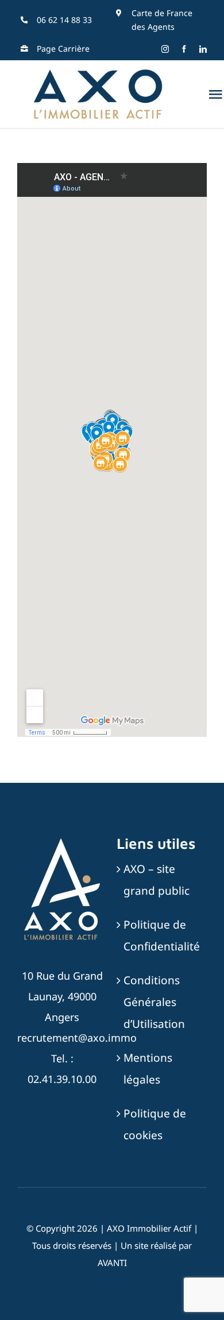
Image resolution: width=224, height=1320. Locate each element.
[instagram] (165, 49)
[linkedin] (203, 49)
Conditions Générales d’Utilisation (154, 1002)
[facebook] (184, 49)
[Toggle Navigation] (215, 94)
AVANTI (112, 1262)
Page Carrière (63, 48)
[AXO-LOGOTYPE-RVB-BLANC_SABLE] (62, 839)
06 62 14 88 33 (64, 19)
